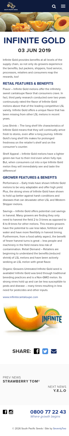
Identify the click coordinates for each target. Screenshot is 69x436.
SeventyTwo (59, 428)
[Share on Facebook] (36, 351)
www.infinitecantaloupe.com (20, 297)
